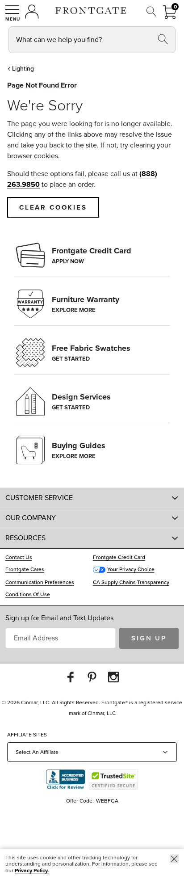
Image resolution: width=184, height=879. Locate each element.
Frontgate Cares (24, 569)
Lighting (23, 68)
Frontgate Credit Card (119, 557)
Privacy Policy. (32, 870)
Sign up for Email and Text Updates (59, 618)
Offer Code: (80, 801)
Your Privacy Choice (131, 569)
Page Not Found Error (42, 85)
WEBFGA (107, 801)
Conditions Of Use (27, 594)
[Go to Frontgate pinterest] (92, 676)
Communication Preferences (39, 582)
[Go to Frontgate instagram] (113, 676)
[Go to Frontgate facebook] (70, 676)
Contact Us (18, 557)
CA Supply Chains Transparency (131, 582)
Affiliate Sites (27, 735)
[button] (12, 13)
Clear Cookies (53, 207)
